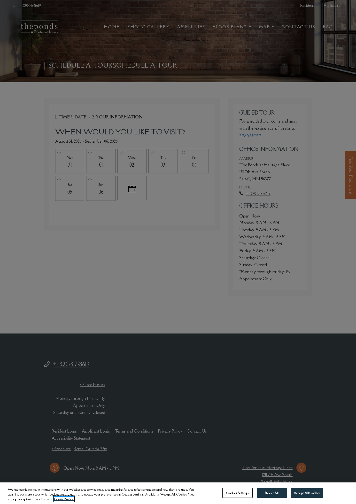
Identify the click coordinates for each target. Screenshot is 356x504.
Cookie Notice (64, 499)
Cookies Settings (237, 492)
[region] (178, 493)
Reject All (272, 492)
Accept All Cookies (307, 492)
